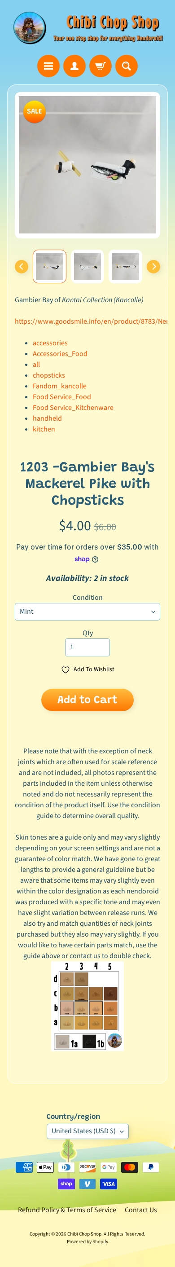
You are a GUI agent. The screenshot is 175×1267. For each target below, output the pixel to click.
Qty (88, 633)
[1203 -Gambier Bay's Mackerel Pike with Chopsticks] (49, 266)
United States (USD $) (84, 1131)
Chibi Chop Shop (84, 1234)
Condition (88, 598)
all (36, 365)
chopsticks (49, 375)
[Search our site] (126, 66)
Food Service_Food (62, 397)
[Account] (74, 66)
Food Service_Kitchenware (73, 408)
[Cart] (100, 66)
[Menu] (48, 66)
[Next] (153, 266)
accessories (50, 343)
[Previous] (21, 266)
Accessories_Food (60, 354)
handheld (47, 418)
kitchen (44, 429)
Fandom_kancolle (60, 386)
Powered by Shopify (87, 1241)
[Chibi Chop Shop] (87, 27)
